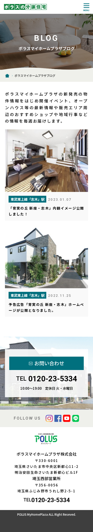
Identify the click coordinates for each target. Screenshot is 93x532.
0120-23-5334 (52, 378)
